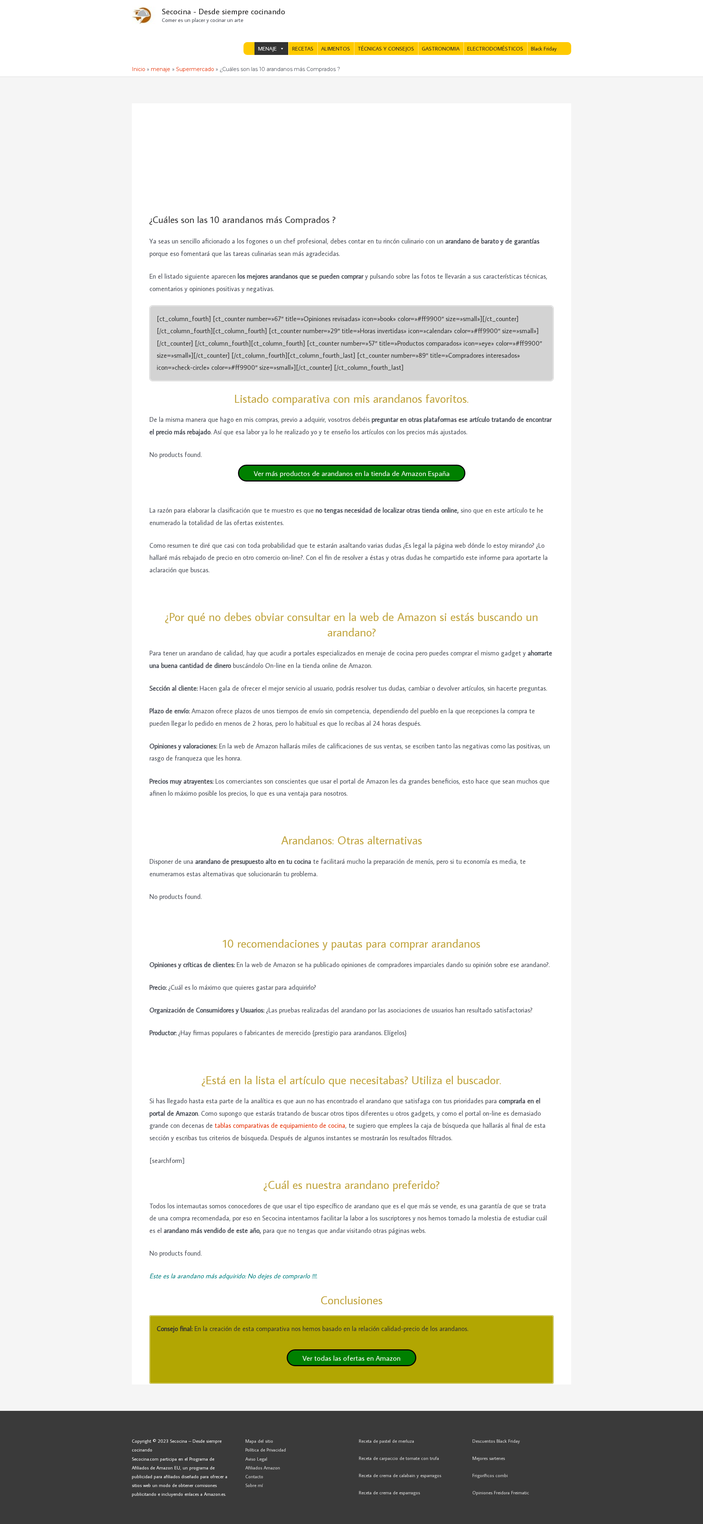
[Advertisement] (351, 159)
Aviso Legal (256, 1459)
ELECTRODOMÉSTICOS (495, 48)
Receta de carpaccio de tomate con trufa (399, 1458)
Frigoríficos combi (490, 1475)
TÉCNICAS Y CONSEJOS (386, 48)
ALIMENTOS (335, 48)
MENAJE (267, 48)
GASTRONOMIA (441, 48)
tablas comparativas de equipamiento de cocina (280, 1125)
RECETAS (302, 48)
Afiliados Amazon (262, 1468)
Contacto (254, 1476)
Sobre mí (254, 1485)
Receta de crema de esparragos (389, 1492)
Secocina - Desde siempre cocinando (223, 11)
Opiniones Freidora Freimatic (500, 1492)
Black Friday (544, 48)
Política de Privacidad (265, 1450)
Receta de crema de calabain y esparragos (400, 1475)
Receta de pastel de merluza (386, 1441)
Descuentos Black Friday (496, 1441)
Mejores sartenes (488, 1458)
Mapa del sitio (259, 1441)
